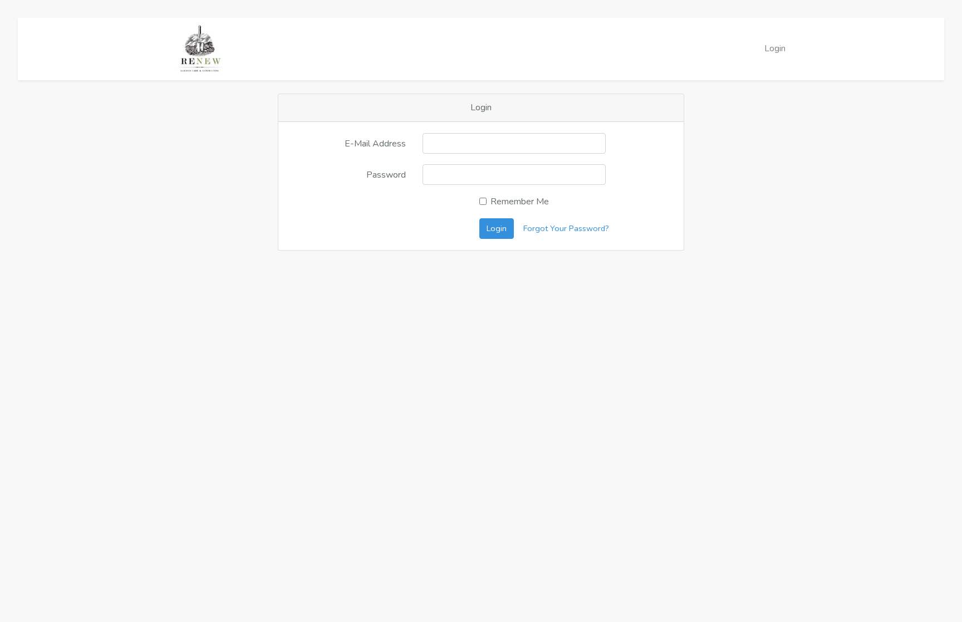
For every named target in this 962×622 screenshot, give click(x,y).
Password (386, 175)
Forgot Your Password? (566, 228)
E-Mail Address (375, 144)
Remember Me (519, 201)
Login (775, 48)
